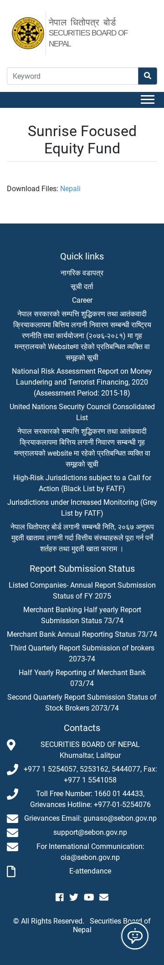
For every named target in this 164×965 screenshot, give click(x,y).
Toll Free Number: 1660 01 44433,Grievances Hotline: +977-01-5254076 (90, 799)
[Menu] (149, 100)
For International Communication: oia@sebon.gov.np (90, 852)
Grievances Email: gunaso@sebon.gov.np (90, 818)
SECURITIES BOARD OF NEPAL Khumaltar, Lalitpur (90, 750)
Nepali (70, 188)
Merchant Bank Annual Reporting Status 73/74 (82, 634)
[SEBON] (33, 29)
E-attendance (90, 871)
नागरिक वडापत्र (82, 273)
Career (82, 300)
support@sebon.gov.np (90, 832)
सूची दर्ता (82, 286)
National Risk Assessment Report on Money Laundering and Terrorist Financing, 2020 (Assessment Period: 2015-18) (82, 382)
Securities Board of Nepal (112, 925)
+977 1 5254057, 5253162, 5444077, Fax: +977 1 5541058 (90, 774)
